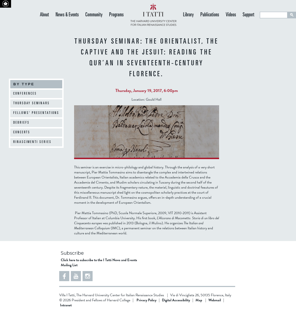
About (44, 15)
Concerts (21, 132)
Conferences (25, 94)
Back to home (5, 4)
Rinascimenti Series (32, 142)
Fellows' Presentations (36, 113)
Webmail (214, 300)
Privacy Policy (146, 300)
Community (93, 15)
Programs (116, 15)
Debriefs (21, 123)
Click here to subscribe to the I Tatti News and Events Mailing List (99, 262)
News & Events (67, 15)
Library (188, 15)
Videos (231, 15)
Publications (209, 15)
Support (248, 15)
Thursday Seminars (31, 103)
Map (199, 300)
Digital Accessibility (176, 300)
